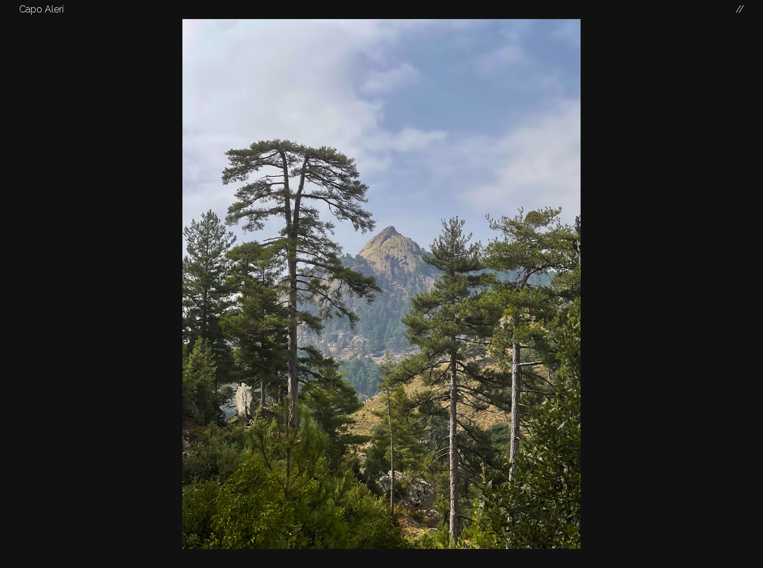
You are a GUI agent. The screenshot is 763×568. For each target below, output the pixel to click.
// (740, 9)
